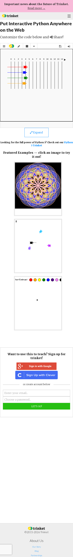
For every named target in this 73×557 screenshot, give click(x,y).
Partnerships (36, 555)
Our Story (36, 546)
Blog (37, 551)
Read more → (36, 8)
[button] (10, 15)
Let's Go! (36, 406)
